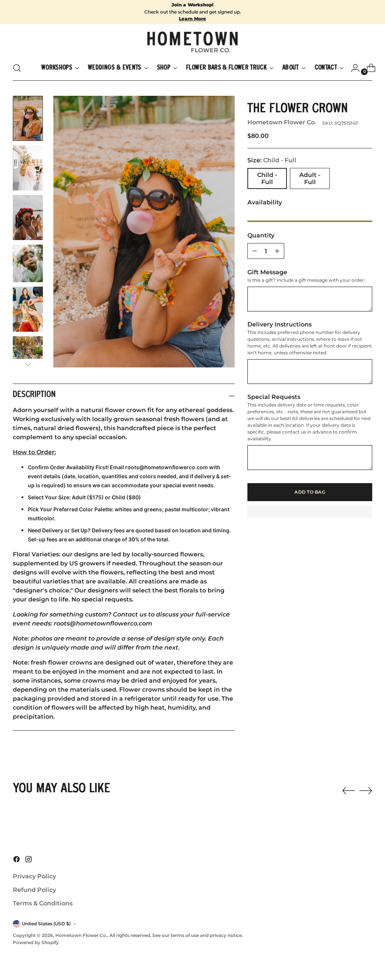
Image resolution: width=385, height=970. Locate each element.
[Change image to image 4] (28, 263)
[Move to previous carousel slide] (348, 790)
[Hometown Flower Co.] (192, 42)
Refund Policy (34, 889)
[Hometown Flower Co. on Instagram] (29, 860)
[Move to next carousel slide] (365, 790)
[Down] (28, 364)
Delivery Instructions (279, 324)
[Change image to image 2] (28, 167)
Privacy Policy (34, 876)
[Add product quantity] (254, 250)
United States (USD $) (46, 923)
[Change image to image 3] (28, 217)
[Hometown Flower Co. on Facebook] (17, 860)
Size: (271, 160)
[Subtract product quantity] (277, 250)
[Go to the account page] (352, 68)
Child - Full (267, 178)
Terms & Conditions (43, 903)
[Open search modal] (16, 68)
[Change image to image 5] (28, 309)
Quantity (260, 235)
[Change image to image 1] (28, 118)
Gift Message (267, 272)
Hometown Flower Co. (281, 122)
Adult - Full (309, 178)
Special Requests (273, 396)
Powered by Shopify (36, 942)
